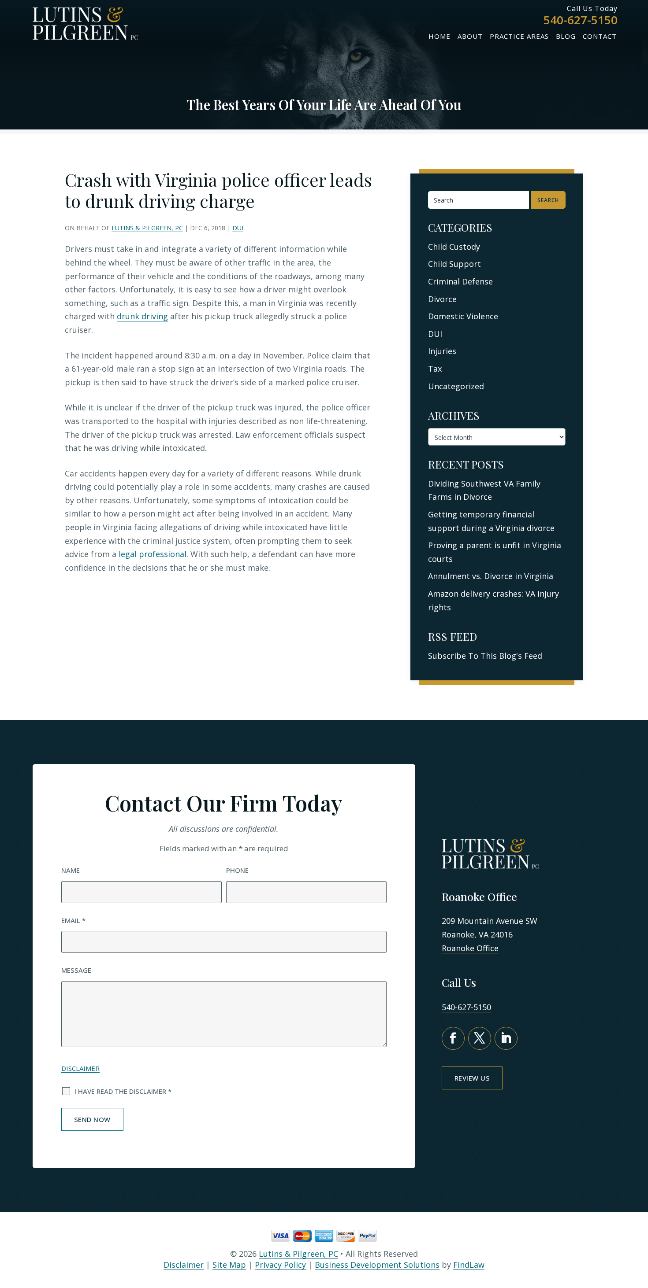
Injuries (442, 351)
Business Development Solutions (377, 1264)
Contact (600, 36)
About (470, 36)
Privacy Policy (280, 1264)
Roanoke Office (470, 948)
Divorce (442, 299)
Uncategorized (456, 386)
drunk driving (142, 316)
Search (548, 200)
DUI (237, 228)
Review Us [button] (472, 1078)
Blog (566, 36)
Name (70, 870)
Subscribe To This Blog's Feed (485, 655)
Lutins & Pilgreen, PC (147, 228)
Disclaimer (80, 1068)
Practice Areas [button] (519, 36)
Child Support (454, 263)
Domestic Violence (463, 316)
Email (73, 920)
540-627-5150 (581, 20)
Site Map (229, 1264)
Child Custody (454, 246)
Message (76, 970)
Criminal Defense (460, 281)
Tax (435, 368)
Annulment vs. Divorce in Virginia (490, 576)
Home (439, 36)
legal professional (152, 554)
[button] (636, 1235)
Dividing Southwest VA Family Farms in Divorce (484, 490)
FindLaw (468, 1264)
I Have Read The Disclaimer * (122, 1091)
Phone (237, 870)
